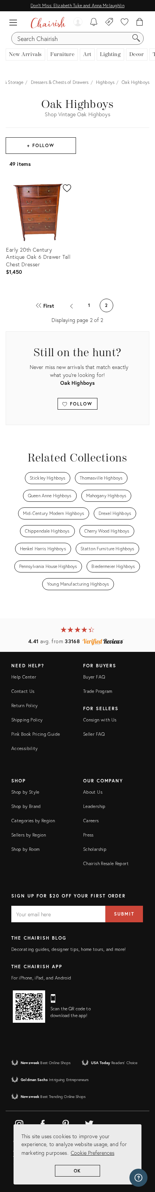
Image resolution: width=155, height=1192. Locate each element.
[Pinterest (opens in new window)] (66, 1123)
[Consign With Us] (109, 22)
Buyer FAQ (94, 677)
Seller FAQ (94, 734)
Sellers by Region (28, 835)
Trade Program (97, 691)
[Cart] (139, 22)
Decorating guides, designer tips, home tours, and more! (68, 949)
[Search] (136, 38)
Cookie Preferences (92, 1152)
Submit (124, 914)
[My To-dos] (94, 22)
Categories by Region (33, 820)
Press (88, 835)
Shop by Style (25, 792)
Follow (80, 404)
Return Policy (24, 705)
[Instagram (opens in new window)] (19, 1123)
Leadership (94, 806)
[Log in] (78, 23)
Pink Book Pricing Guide (35, 734)
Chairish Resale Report (106, 863)
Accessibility (24, 748)
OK (78, 1171)
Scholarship (94, 849)
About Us (92, 792)
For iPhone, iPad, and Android (41, 978)
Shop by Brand (26, 806)
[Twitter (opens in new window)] (89, 1123)
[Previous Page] (72, 305)
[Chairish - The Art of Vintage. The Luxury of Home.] (48, 22)
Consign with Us (99, 720)
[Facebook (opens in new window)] (42, 1123)
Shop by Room (25, 849)
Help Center (23, 677)
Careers (91, 820)
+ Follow (41, 145)
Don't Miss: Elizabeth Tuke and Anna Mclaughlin (77, 5)
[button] (15, 22)
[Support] (138, 1178)
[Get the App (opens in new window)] (29, 1006)
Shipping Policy (27, 720)
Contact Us (23, 691)
